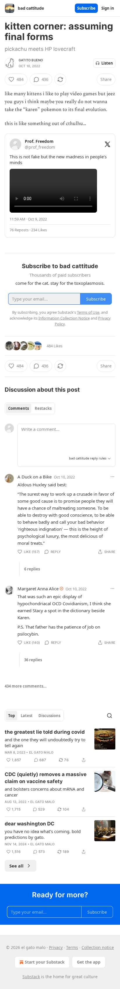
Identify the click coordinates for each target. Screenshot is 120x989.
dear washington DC (29, 824)
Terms (72, 947)
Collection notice (98, 947)
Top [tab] (11, 715)
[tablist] (30, 408)
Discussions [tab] (49, 715)
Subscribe (86, 8)
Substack (31, 976)
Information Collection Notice (64, 318)
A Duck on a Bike (34, 477)
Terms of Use (88, 312)
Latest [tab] (27, 715)
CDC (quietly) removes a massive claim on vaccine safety (46, 777)
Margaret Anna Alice (38, 588)
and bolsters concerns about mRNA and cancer (44, 792)
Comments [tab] (18, 408)
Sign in (107, 8)
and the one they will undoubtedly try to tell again (45, 742)
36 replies (33, 659)
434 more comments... (26, 686)
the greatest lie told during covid (45, 732)
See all (16, 866)
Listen (107, 63)
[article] (60, 746)
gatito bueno (31, 60)
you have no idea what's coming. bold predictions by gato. (43, 834)
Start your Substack (45, 962)
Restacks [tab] (43, 408)
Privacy (56, 947)
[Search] (109, 715)
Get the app (88, 962)
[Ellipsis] (112, 476)
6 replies (32, 569)
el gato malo (41, 752)
